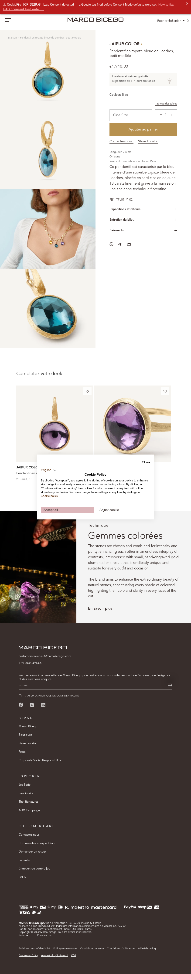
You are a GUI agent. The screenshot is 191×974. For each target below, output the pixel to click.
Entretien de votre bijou (34, 868)
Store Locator (148, 141)
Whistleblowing (147, 949)
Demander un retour (32, 851)
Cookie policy (49, 496)
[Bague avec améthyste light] (132, 424)
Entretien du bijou (121, 219)
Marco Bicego (28, 726)
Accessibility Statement (54, 955)
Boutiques (25, 734)
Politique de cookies (65, 949)
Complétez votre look (39, 374)
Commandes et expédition (37, 843)
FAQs (22, 877)
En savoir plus (100, 609)
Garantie (24, 860)
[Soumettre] (170, 685)
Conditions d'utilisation (121, 949)
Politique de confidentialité (34, 949)
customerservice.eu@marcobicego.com (45, 656)
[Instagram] (32, 704)
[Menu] (8, 20)
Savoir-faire (26, 793)
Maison (12, 38)
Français (42, 935)
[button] (87, 392)
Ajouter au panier (143, 129)
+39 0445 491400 (30, 663)
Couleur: (115, 94)
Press (22, 751)
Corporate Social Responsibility (40, 760)
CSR (73, 955)
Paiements (116, 230)
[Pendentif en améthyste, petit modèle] (54, 424)
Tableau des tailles (166, 104)
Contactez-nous (121, 141)
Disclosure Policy (28, 955)
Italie (21, 935)
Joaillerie (25, 784)
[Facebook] (21, 704)
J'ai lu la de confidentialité (52, 696)
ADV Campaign (29, 810)
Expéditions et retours (124, 209)
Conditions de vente (92, 949)
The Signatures (28, 801)
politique (44, 696)
